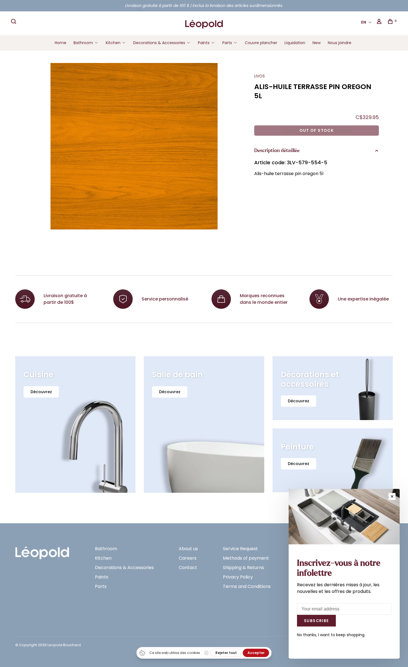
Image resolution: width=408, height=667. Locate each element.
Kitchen (113, 43)
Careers (188, 558)
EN (364, 22)
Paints (204, 43)
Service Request (240, 548)
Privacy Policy (238, 577)
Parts (227, 43)
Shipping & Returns (243, 567)
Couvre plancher (261, 43)
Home (60, 43)
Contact (188, 567)
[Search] (14, 22)
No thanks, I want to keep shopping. (331, 635)
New (317, 43)
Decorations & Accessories (159, 43)
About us (188, 548)
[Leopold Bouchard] (42, 550)
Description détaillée (276, 150)
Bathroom (83, 43)
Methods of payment (246, 558)
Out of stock (316, 130)
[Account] (380, 22)
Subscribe (316, 620)
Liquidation (294, 43)
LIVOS (259, 76)
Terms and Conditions (247, 586)
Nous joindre (339, 43)
